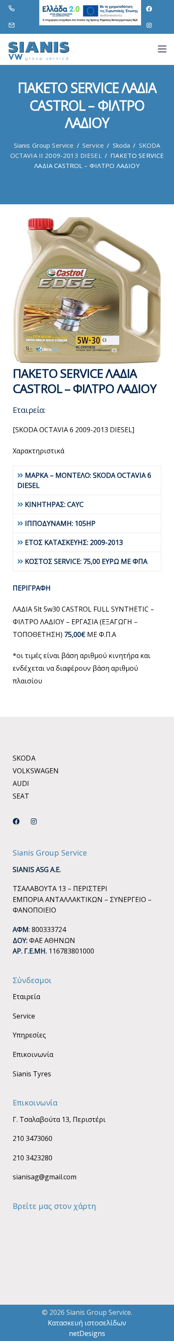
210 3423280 (32, 1157)
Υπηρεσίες (29, 1035)
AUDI (21, 783)
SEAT (21, 796)
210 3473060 (32, 1138)
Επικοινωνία (33, 1054)
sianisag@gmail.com (44, 1176)
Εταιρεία (26, 996)
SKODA (24, 758)
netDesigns (87, 1333)
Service (24, 1016)
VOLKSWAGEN (36, 770)
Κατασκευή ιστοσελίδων (87, 1322)
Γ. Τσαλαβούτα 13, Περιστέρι (59, 1119)
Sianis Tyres (32, 1073)
